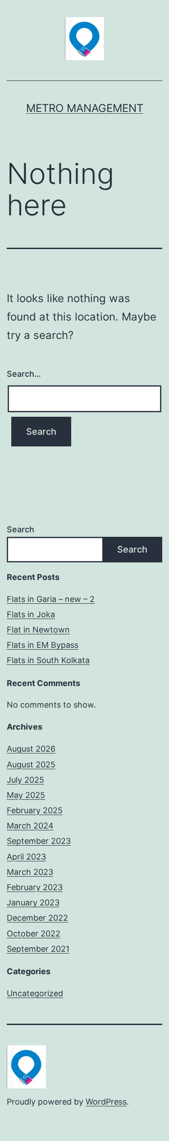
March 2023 (30, 872)
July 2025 (25, 779)
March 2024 (30, 825)
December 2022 (37, 918)
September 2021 (38, 949)
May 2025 (26, 795)
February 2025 (35, 810)
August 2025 (31, 764)
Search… (24, 374)
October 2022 (33, 933)
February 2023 (35, 887)
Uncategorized (35, 993)
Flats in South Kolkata (48, 660)
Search (20, 529)
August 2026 (31, 748)
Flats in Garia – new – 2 (51, 599)
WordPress (106, 1101)
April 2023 (26, 856)
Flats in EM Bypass (42, 645)
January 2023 (33, 902)
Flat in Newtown (38, 629)
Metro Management (84, 108)
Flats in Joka (31, 614)
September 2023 (39, 841)
